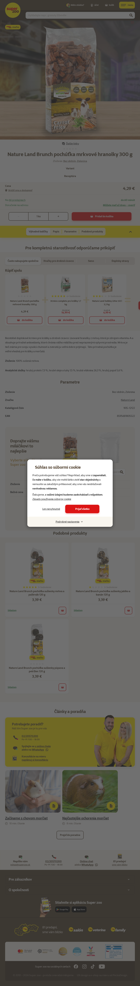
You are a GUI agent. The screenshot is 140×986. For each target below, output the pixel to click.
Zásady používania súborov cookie (51, 499)
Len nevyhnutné (51, 509)
